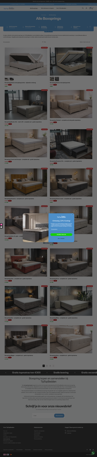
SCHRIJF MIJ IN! (61, 234)
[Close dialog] (73, 215)
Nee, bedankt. (61, 238)
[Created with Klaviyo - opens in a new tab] (48, 243)
